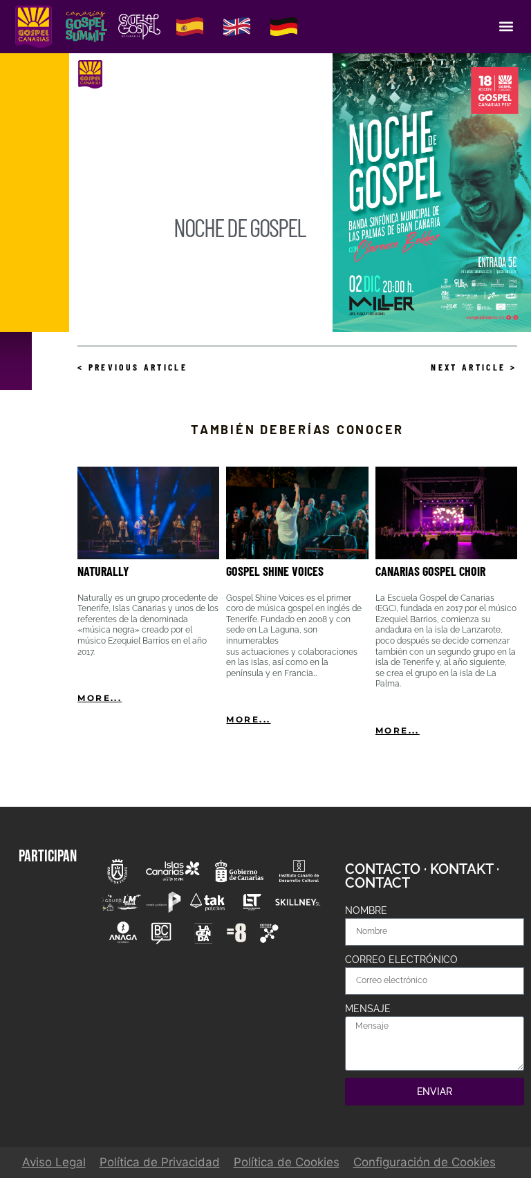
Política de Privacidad (160, 1162)
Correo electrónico (401, 959)
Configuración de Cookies (424, 1162)
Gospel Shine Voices (275, 571)
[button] (505, 26)
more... (99, 698)
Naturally (103, 571)
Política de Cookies (286, 1162)
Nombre (366, 910)
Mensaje (368, 1008)
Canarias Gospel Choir (430, 571)
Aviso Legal (54, 1162)
